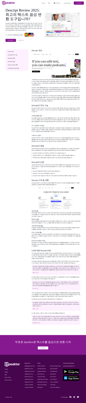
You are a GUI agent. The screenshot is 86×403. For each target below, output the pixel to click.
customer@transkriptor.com (69, 366)
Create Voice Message (55, 387)
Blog (49, 3)
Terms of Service (8, 380)
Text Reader (52, 384)
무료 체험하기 (11, 40)
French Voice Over (29, 376)
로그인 (20, 40)
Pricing (43, 3)
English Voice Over (29, 368)
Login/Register (67, 3)
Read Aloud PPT (53, 368)
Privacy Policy (8, 377)
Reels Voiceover (40, 374)
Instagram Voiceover (41, 371)
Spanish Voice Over (29, 382)
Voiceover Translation (42, 384)
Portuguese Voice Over (29, 371)
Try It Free (79, 3)
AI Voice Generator (29, 384)
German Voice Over (29, 379)
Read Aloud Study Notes (55, 366)
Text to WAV (53, 376)
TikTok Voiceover (41, 366)
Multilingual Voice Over (30, 366)
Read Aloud (40, 387)
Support (6, 372)
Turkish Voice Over (29, 374)
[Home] (8, 3)
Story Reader (53, 374)
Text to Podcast (53, 379)
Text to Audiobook (54, 382)
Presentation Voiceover (42, 382)
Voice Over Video (41, 376)
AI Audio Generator (29, 387)
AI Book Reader (53, 371)
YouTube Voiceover (41, 368)
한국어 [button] (58, 3)
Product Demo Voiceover (42, 379)
